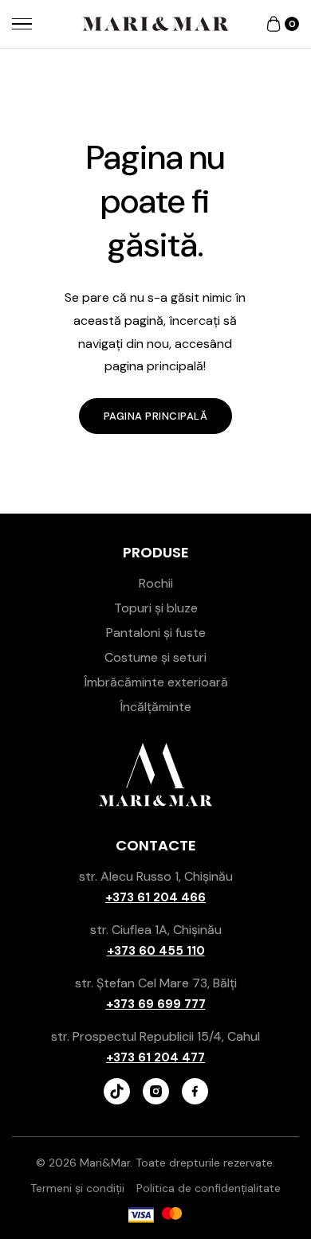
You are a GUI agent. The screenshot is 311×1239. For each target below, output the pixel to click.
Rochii (156, 583)
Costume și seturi (155, 657)
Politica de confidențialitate (208, 1188)
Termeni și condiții (77, 1188)
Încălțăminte (155, 706)
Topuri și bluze (156, 608)
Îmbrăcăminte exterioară (156, 682)
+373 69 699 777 (156, 1004)
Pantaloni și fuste (156, 632)
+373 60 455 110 (156, 951)
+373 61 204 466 (155, 897)
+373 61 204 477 (155, 1057)
